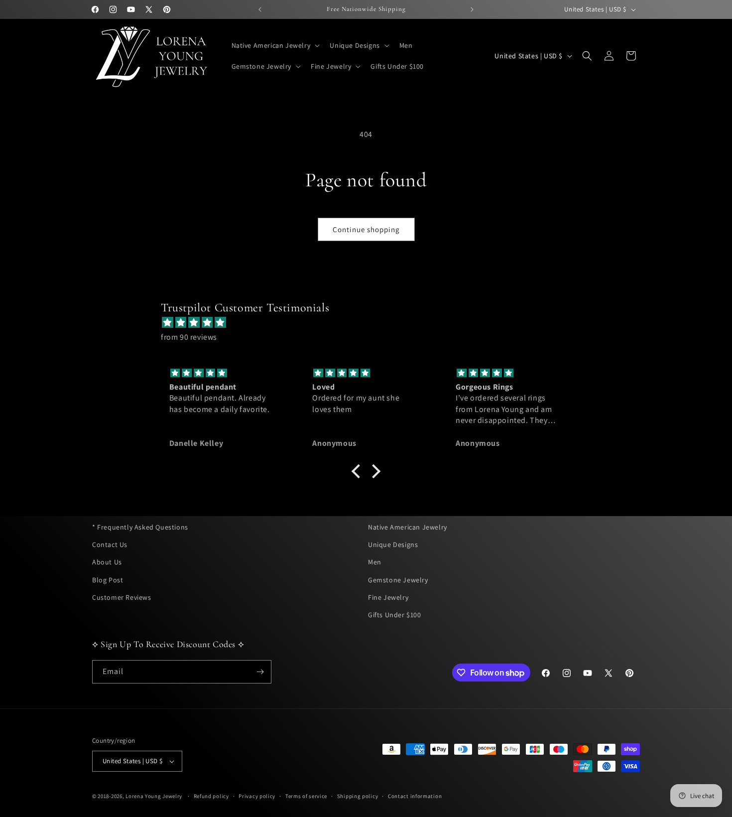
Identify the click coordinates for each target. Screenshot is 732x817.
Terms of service (306, 796)
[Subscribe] (260, 671)
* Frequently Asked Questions (140, 527)
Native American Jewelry (407, 527)
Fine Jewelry (388, 597)
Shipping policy (357, 796)
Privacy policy (257, 796)
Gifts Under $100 (394, 614)
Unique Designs (393, 544)
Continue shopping (366, 229)
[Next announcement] (472, 9)
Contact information (415, 796)
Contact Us (109, 544)
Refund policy (211, 796)
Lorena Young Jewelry (153, 796)
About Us (107, 561)
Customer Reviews (121, 597)
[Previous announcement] (260, 9)
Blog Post (107, 579)
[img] (371, 322)
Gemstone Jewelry (398, 579)
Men (374, 561)
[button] (275, 45)
